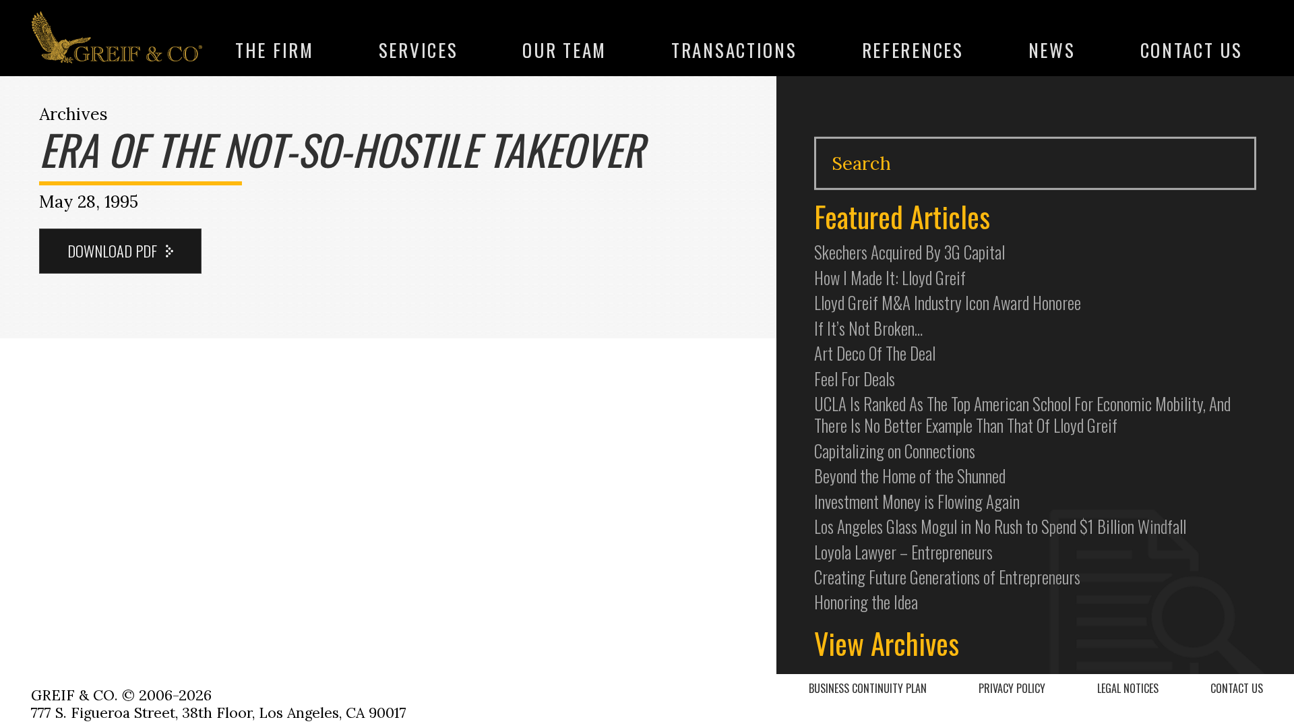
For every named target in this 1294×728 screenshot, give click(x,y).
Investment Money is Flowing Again (917, 501)
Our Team (564, 49)
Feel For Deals (854, 377)
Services (418, 49)
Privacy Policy (1012, 688)
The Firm (274, 49)
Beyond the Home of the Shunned (910, 475)
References (913, 49)
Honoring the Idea (866, 601)
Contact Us (1191, 49)
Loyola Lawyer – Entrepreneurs (903, 551)
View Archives (886, 643)
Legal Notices (1128, 688)
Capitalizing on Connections (894, 450)
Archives (73, 114)
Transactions (734, 49)
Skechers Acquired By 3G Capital (909, 251)
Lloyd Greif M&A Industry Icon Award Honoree (947, 302)
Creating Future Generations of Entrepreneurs (947, 576)
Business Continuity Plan (868, 688)
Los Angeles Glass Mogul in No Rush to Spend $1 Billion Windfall (1000, 526)
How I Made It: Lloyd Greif (890, 277)
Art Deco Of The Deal (874, 352)
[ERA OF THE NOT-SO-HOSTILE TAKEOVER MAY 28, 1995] (120, 251)
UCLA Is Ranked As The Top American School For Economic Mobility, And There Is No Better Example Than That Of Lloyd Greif (1022, 414)
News (1052, 49)
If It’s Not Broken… (868, 327)
